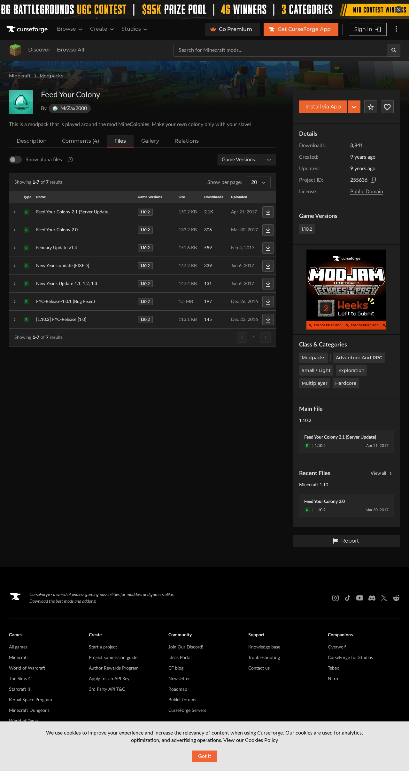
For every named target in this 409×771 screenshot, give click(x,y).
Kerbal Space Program (30, 700)
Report (350, 541)
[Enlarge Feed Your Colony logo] (21, 102)
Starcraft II (19, 689)
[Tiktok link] (347, 598)
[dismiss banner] (399, 9)
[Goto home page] (27, 29)
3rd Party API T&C (107, 689)
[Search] (394, 50)
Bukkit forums (182, 700)
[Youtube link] (360, 598)
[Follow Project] (387, 106)
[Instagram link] (335, 598)
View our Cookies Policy (250, 740)
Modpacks (51, 76)
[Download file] (268, 212)
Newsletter (179, 679)
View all (378, 473)
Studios (131, 29)
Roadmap (177, 689)
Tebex (333, 668)
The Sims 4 (20, 679)
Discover (39, 50)
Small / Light (316, 370)
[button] (142, 212)
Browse (66, 29)
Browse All (70, 50)
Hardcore (346, 383)
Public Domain (366, 191)
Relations (186, 141)
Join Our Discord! (185, 647)
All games (18, 647)
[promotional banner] (204, 9)
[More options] (396, 29)
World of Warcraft (27, 668)
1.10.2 (307, 229)
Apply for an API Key (109, 679)
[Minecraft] (15, 50)
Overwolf (337, 647)
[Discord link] (372, 598)
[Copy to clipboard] (373, 180)
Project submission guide (113, 658)
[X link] (384, 598)
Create (98, 29)
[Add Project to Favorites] (370, 106)
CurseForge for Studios (350, 658)
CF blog (175, 668)
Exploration (351, 370)
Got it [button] (204, 756)
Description (32, 141)
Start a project (103, 647)
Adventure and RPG (359, 358)
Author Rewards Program (114, 668)
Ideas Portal (179, 658)
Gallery (150, 141)
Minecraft (20, 76)
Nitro (333, 679)
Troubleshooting (264, 658)
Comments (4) (80, 141)
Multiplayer (315, 383)
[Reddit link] (396, 598)
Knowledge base (264, 647)
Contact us (259, 668)
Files (120, 141)
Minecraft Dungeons (29, 710)
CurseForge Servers (187, 710)
